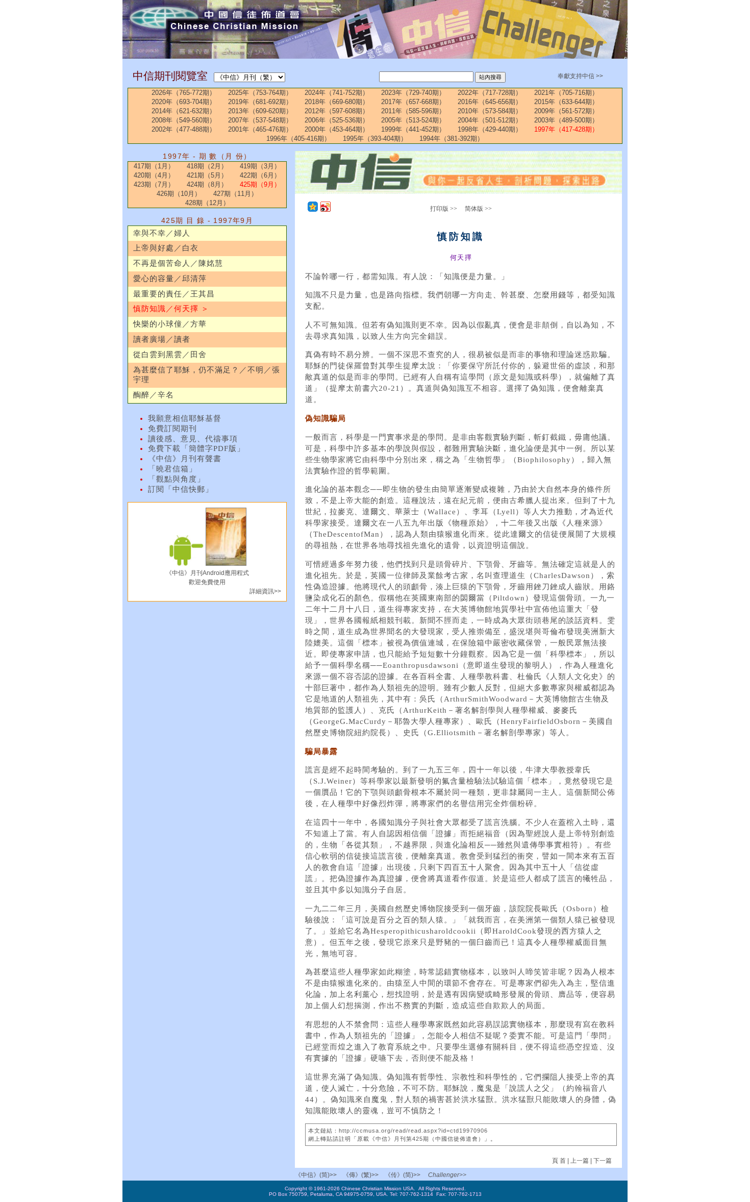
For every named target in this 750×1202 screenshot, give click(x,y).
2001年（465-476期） (260, 129)
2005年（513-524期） (413, 120)
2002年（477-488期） (184, 129)
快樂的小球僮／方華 (170, 324)
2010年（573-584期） (490, 111)
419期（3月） (260, 166)
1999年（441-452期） (413, 129)
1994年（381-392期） (451, 138)
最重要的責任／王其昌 (174, 294)
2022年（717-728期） (490, 92)
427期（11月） (235, 193)
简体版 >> (478, 208)
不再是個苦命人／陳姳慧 (178, 263)
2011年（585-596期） (413, 111)
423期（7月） (154, 184)
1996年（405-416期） (298, 138)
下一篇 (602, 1160)
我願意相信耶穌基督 (184, 418)
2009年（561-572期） (566, 111)
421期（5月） (207, 175)
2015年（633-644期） (566, 102)
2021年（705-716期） (566, 92)
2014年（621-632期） (184, 111)
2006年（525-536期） (337, 120)
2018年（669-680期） (337, 102)
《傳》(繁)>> (361, 1175)
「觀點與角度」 (176, 479)
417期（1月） (154, 166)
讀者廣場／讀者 (161, 339)
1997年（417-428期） (566, 129)
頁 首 (559, 1160)
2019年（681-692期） (260, 102)
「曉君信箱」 (172, 469)
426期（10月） (179, 193)
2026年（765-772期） (184, 92)
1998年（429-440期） (490, 129)
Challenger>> (447, 1175)
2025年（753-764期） (260, 92)
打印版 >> (443, 208)
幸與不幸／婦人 (161, 233)
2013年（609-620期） (260, 111)
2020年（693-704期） (184, 102)
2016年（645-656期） (490, 102)
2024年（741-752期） (337, 92)
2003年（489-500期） (566, 120)
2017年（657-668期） (413, 102)
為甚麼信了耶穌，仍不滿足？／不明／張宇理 (206, 375)
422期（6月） (260, 175)
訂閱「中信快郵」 (180, 489)
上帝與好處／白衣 (165, 248)
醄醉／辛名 (153, 395)
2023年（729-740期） (413, 92)
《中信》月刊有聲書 (184, 459)
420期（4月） (154, 175)
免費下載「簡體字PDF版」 (196, 448)
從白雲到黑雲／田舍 (170, 354)
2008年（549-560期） (184, 120)
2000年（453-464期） (337, 129)
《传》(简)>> (402, 1175)
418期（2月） (207, 166)
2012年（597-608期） (337, 111)
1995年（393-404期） (375, 138)
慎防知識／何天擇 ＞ (171, 309)
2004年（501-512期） (490, 120)
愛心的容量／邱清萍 (170, 278)
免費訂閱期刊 (172, 428)
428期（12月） (207, 203)
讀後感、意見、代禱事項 (193, 439)
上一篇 (579, 1160)
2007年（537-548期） (260, 120)
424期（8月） (207, 184)
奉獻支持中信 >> (580, 76)
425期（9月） (260, 184)
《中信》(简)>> (316, 1175)
